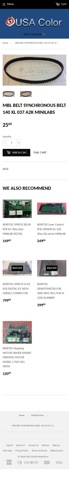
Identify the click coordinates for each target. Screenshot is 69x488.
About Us (20, 445)
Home (5, 43)
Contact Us (33, 445)
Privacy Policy (21, 451)
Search (10, 445)
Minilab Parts (37, 415)
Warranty (7, 451)
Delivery (45, 445)
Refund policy (56, 451)
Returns (56, 445)
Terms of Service (39, 451)
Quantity (7, 136)
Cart (63, 4)
